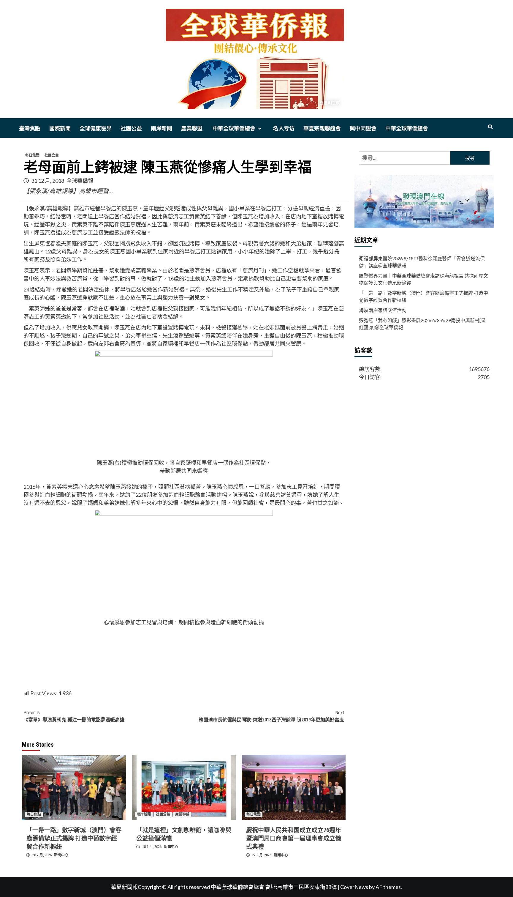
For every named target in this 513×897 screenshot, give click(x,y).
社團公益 (131, 128)
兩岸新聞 (161, 128)
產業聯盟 (191, 128)
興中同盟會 (363, 128)
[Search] (490, 127)
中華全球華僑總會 (233, 128)
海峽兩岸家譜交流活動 (382, 310)
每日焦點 (32, 155)
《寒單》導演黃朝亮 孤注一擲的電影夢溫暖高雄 (73, 716)
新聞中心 (61, 855)
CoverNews (354, 887)
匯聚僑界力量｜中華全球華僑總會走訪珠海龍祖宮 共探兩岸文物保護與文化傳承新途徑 (423, 279)
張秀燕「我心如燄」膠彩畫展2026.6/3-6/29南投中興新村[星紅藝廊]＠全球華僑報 (422, 323)
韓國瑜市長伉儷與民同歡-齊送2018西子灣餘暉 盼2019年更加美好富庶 (271, 716)
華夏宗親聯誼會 (322, 128)
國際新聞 (60, 128)
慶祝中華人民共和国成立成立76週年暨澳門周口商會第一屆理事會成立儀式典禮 (293, 838)
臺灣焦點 (29, 128)
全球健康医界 (96, 128)
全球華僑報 (79, 180)
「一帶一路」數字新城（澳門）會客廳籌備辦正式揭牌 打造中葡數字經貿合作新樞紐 (73, 838)
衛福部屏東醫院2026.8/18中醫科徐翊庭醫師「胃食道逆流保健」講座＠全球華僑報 (422, 262)
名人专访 (283, 128)
